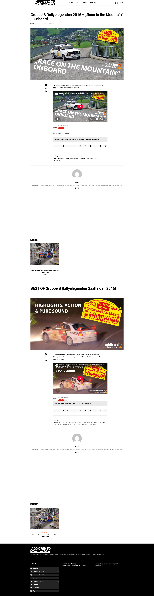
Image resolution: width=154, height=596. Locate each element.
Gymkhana (44, 268)
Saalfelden (57, 160)
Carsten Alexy (72, 422)
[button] (123, 2)
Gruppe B (80, 422)
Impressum (66, 565)
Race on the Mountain (93, 158)
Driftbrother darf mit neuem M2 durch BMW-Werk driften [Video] (45, 271)
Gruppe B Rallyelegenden (72, 158)
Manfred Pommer (68, 424)
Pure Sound (85, 424)
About (85, 3)
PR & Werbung (72, 564)
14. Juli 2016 (38, 293)
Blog (71, 3)
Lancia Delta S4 (57, 424)
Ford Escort (61, 158)
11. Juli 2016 (38, 23)
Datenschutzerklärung (76, 565)
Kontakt (93, 3)
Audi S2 (65, 422)
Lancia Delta (102, 422)
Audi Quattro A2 (58, 422)
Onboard (83, 158)
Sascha (32, 23)
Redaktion (45, 274)
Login (84, 565)
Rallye (32, 283)
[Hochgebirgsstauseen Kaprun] (62, 133)
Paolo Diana (77, 424)
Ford (55, 158)
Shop (78, 3)
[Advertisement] (77, 212)
